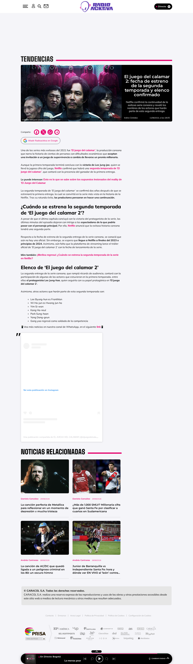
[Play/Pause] (99, 658)
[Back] (85, 658)
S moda (115, 638)
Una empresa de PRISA (35, 631)
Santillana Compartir (106, 629)
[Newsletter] (44, 6)
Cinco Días (103, 633)
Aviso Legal (75, 615)
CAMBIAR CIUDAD (158, 658)
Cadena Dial (114, 633)
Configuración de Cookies (140, 615)
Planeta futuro (136, 633)
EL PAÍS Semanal (125, 633)
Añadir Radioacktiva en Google (43, 140)
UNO (83, 633)
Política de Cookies (116, 615)
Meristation (143, 638)
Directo (162, 6)
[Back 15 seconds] (92, 658)
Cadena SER (119, 629)
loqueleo (129, 638)
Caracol (150, 629)
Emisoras (62, 615)
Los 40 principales (76, 629)
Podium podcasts (90, 638)
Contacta (50, 615)
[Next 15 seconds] (106, 658)
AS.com (129, 629)
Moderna (75, 638)
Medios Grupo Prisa (35, 639)
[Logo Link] (96, 6)
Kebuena (147, 633)
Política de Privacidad (94, 615)
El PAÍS (62, 629)
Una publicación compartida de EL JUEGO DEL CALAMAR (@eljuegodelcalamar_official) (65, 437)
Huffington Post (66, 633)
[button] (25, 6)
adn (139, 629)
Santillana (90, 629)
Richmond (60, 638)
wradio (91, 633)
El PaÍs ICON (103, 638)
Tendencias (37, 59)
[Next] (114, 658)
